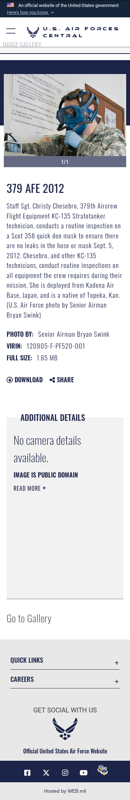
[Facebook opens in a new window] (27, 773)
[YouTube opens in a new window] (84, 773)
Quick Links (26, 660)
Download (28, 379)
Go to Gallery (29, 617)
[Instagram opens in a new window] (65, 773)
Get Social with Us (65, 710)
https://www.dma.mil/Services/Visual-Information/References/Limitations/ (56, 576)
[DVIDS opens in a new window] (102, 770)
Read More (28, 488)
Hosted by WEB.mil (65, 791)
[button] (31, 12)
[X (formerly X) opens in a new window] (46, 773)
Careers (22, 679)
